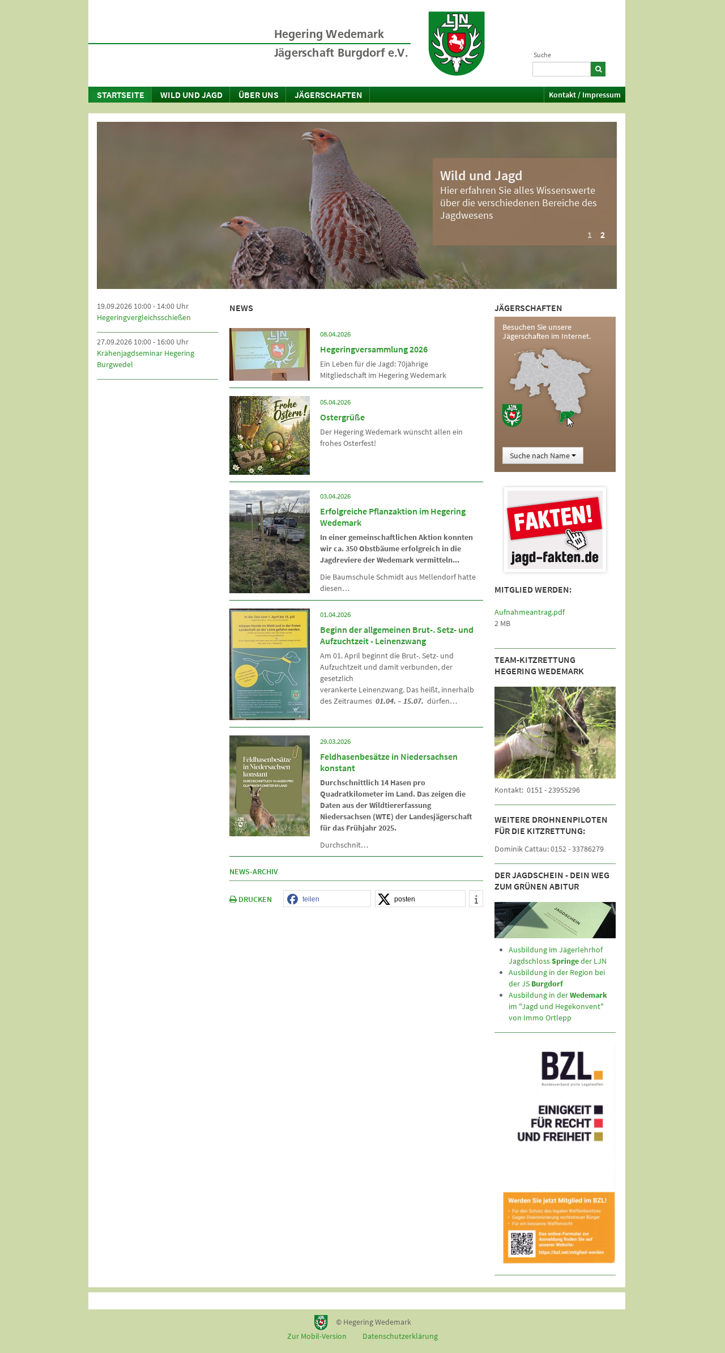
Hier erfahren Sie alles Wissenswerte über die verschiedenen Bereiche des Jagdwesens (518, 203)
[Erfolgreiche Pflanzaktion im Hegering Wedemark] (269, 540)
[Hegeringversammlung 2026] (269, 353)
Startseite (120, 94)
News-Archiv (253, 871)
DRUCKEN (254, 899)
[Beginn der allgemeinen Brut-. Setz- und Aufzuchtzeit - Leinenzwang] (269, 663)
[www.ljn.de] (456, 43)
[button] (327, 899)
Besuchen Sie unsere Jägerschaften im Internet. (546, 331)
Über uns (258, 94)
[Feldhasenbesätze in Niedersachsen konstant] (269, 785)
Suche (542, 54)
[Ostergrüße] (269, 434)
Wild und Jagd (191, 94)
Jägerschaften (328, 94)
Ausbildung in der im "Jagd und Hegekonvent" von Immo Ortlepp (558, 1006)
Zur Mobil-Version (317, 1336)
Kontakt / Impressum (585, 95)
